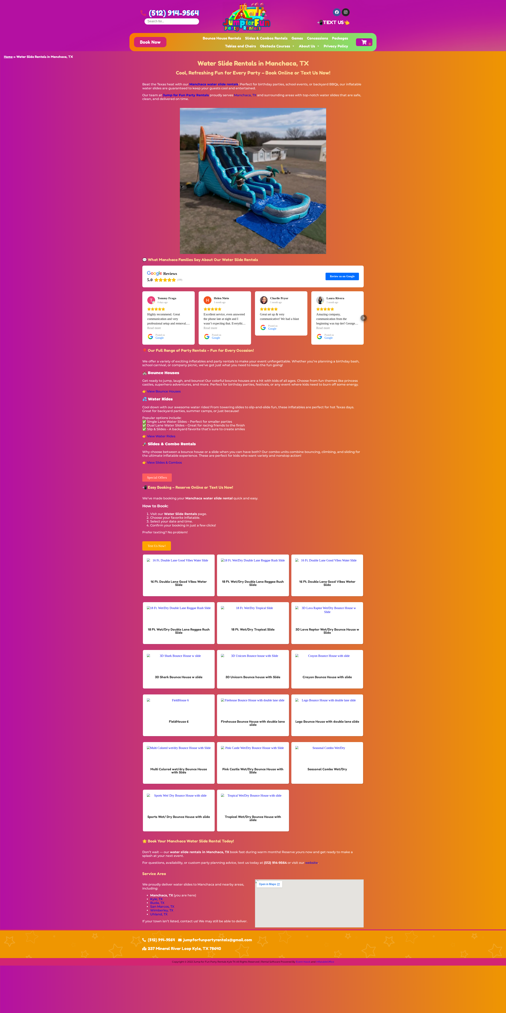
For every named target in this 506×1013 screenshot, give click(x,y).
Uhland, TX (159, 914)
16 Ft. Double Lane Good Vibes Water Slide (179, 583)
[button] (142, 318)
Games (297, 38)
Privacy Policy (336, 46)
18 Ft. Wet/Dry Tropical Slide (253, 629)
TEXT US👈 (336, 22)
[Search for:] (171, 21)
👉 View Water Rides (158, 436)
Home (8, 57)
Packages (340, 38)
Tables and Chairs (240, 46)
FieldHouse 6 (179, 721)
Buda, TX (157, 903)
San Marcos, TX (162, 906)
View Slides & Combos (164, 462)
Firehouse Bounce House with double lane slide (253, 723)
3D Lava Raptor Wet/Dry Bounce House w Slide (327, 631)
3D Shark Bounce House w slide (178, 677)
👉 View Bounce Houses (161, 391)
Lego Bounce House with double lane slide (327, 721)
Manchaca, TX (245, 95)
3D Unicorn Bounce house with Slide (253, 677)
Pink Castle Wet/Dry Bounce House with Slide (252, 770)
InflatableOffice (325, 961)
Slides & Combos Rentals (266, 38)
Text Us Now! (157, 546)
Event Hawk (303, 961)
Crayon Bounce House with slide (327, 677)
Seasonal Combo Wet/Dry (327, 769)
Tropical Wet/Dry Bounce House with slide (253, 818)
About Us (307, 46)
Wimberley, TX (161, 910)
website (311, 863)
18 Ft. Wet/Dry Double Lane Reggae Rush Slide (253, 583)
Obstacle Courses (275, 46)
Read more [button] (154, 328)
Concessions (317, 38)
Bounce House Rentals (222, 38)
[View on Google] (151, 300)
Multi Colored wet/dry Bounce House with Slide (178, 770)
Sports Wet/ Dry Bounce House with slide (178, 817)
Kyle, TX (156, 899)
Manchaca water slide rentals (213, 84)
